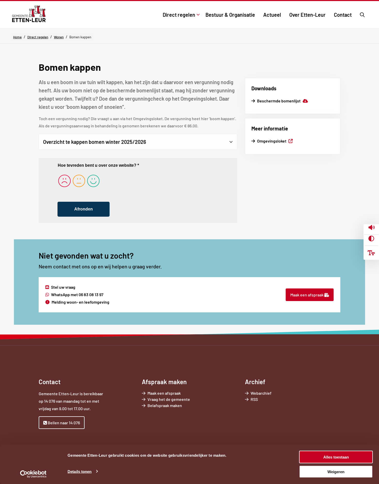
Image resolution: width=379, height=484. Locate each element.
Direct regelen (179, 15)
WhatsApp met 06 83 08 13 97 (77, 294)
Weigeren (335, 471)
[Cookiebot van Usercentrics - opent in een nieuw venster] (33, 474)
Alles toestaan (336, 457)
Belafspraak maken (171, 406)
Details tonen (80, 471)
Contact (343, 15)
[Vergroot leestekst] (371, 253)
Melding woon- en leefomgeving (80, 302)
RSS (254, 399)
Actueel (272, 15)
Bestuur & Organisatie (230, 15)
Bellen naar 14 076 (63, 422)
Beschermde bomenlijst (282, 100)
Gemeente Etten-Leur (28, 14)
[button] (371, 228)
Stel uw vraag (63, 287)
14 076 (49, 401)
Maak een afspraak (307, 294)
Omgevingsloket (275, 140)
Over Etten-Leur (307, 15)
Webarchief (261, 393)
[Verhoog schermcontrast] (371, 239)
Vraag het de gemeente (175, 399)
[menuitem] (180, 14)
